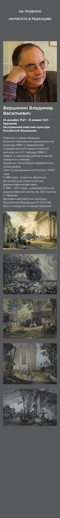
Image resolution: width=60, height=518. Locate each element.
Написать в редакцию (30, 19)
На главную (30, 11)
